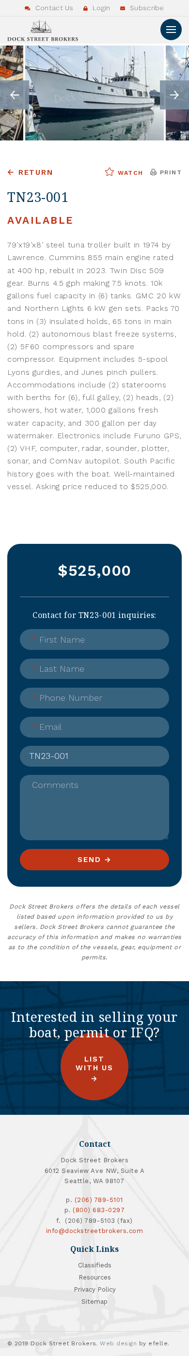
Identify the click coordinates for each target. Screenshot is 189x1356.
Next (174, 94)
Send (89, 859)
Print (169, 172)
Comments (55, 785)
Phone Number (67, 698)
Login (100, 8)
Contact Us (53, 8)
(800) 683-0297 (99, 1210)
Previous (14, 94)
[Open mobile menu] (171, 29)
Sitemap (94, 1301)
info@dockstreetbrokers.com (94, 1230)
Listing (43, 749)
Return (35, 172)
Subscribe (146, 8)
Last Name (58, 668)
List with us (94, 1064)
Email (47, 727)
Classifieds (94, 1265)
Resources (95, 1277)
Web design (118, 1343)
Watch (129, 173)
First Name (58, 639)
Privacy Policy (95, 1289)
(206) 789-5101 (99, 1199)
